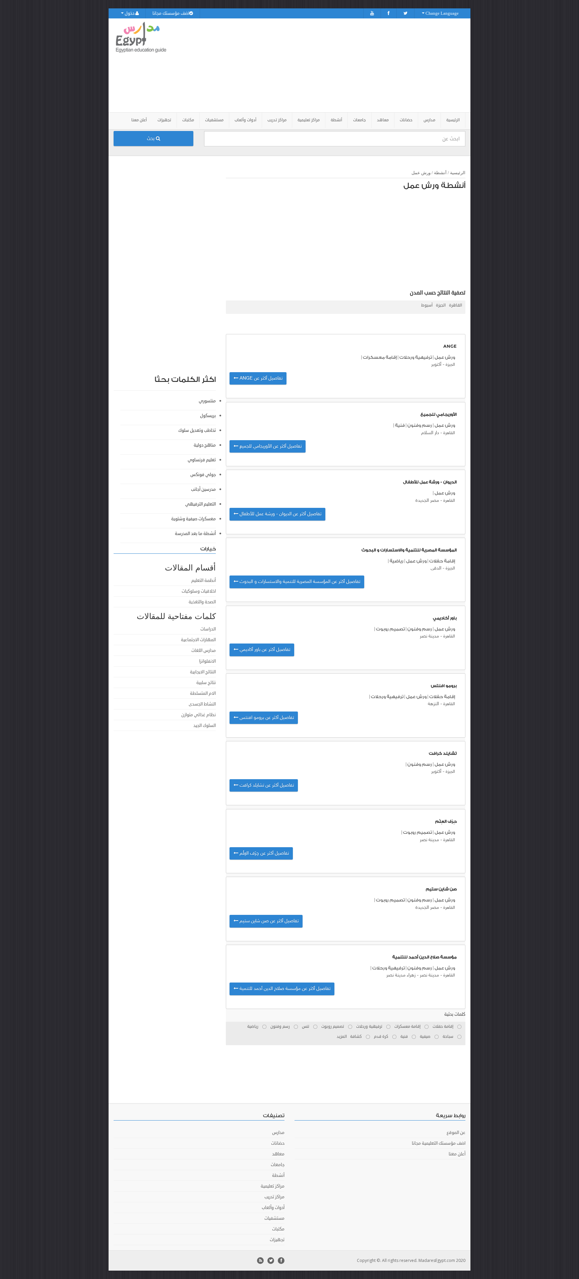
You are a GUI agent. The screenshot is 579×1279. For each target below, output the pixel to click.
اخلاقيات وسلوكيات (199, 591)
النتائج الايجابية (203, 672)
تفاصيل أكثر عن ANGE (260, 378)
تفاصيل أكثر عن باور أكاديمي (264, 650)
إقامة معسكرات (380, 357)
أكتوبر (436, 364)
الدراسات (208, 629)
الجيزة (441, 305)
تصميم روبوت (390, 628)
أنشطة (440, 172)
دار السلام (430, 433)
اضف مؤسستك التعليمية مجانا (438, 1143)
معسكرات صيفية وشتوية (193, 519)
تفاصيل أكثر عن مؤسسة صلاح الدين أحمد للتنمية (284, 989)
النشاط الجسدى (202, 704)
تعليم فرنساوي (202, 460)
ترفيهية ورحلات (415, 357)
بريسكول (208, 416)
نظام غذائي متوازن (198, 715)
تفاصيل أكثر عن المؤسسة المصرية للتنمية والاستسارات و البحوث (299, 582)
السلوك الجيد (204, 726)
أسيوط (427, 305)
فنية (400, 425)
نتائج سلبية (206, 683)
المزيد (342, 1036)
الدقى (436, 568)
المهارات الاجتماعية (198, 640)
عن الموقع (456, 1133)
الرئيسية (453, 120)
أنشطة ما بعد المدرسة (195, 534)
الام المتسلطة (203, 693)
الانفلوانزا (207, 661)
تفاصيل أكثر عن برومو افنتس (266, 718)
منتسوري (207, 401)
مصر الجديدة (427, 500)
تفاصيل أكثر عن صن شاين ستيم (268, 921)
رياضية (396, 560)
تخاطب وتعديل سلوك (197, 430)
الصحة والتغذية (202, 602)
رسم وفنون (419, 425)
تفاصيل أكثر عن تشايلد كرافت (266, 785)
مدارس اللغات (203, 651)
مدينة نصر (429, 636)
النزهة (433, 704)
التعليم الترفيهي (200, 504)
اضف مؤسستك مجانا (170, 13)
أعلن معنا (139, 120)
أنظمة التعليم (203, 581)
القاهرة (455, 305)
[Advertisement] (327, 65)
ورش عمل (421, 172)
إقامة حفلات (442, 560)
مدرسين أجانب (203, 489)
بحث (151, 138)
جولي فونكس (203, 475)
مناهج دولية (205, 445)
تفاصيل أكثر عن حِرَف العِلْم (263, 853)
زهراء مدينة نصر (400, 975)
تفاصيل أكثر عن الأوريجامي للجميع (270, 446)
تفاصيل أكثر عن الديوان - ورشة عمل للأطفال (279, 514)
